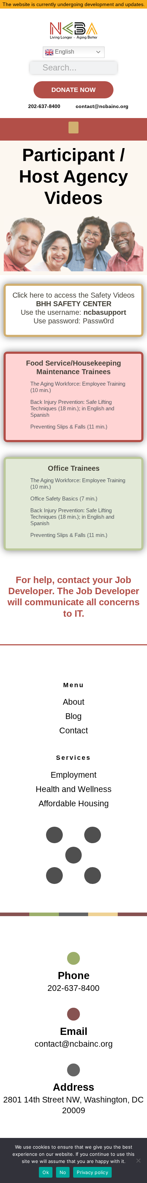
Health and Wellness (74, 789)
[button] (73, 127)
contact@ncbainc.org (74, 1043)
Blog (73, 716)
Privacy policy (92, 1172)
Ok (45, 1172)
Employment (73, 774)
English (64, 52)
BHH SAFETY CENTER (73, 304)
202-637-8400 (73, 988)
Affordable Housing (74, 803)
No (63, 1172)
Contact (73, 730)
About (73, 702)
